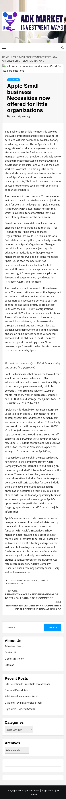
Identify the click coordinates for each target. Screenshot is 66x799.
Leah (14, 116)
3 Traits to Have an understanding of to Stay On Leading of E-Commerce (31, 595)
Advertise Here (13, 646)
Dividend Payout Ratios (17, 690)
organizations (12, 583)
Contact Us (11, 652)
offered (44, 580)
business (21, 580)
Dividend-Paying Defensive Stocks (24, 702)
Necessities (33, 580)
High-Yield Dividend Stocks (20, 709)
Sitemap (9, 665)
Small (24, 583)
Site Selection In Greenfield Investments (27, 684)
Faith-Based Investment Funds (22, 696)
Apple (13, 580)
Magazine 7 (47, 790)
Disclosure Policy (14, 658)
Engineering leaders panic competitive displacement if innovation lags (33, 606)
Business (13, 80)
